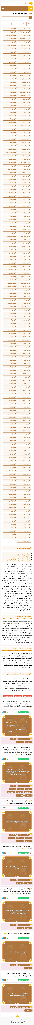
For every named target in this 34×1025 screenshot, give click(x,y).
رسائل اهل (12, 410)
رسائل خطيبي (12, 159)
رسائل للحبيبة (26, 266)
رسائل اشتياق (26, 420)
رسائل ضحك (26, 511)
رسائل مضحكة (25, 374)
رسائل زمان (12, 477)
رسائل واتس (12, 266)
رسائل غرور (12, 370)
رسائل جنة (26, 89)
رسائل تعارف (12, 297)
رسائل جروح (26, 250)
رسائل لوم (12, 293)
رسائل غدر (12, 216)
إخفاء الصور (17, 696)
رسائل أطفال (12, 457)
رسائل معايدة (25, 263)
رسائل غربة (12, 230)
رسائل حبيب (12, 437)
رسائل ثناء (26, 256)
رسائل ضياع (12, 42)
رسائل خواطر (12, 471)
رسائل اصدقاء (26, 467)
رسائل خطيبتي (25, 82)
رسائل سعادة (12, 256)
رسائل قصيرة (26, 531)
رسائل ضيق (12, 99)
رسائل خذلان (12, 380)
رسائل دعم (12, 109)
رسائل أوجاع (12, 400)
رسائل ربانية (26, 477)
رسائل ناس (26, 501)
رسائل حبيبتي (12, 62)
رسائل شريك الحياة (24, 126)
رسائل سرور (26, 313)
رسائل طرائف (12, 290)
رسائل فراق (26, 451)
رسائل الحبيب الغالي (24, 92)
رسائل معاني (26, 122)
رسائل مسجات (26, 230)
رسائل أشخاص (11, 149)
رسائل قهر (12, 407)
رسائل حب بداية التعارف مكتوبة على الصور (18, 560)
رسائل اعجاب (26, 491)
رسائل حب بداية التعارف (23, 554)
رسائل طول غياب (25, 236)
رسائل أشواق (12, 451)
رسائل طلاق (12, 49)
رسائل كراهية (12, 139)
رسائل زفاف (12, 203)
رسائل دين (12, 424)
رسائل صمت (26, 504)
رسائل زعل (12, 524)
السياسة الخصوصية (17, 1020)
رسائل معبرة (12, 129)
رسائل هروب (26, 297)
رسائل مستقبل (25, 149)
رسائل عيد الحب (25, 139)
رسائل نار (13, 377)
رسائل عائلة (26, 233)
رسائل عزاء (12, 39)
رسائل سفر (12, 481)
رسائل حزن (12, 518)
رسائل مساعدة (25, 116)
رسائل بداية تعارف (24, 45)
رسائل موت (12, 357)
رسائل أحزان (12, 447)
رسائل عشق (26, 417)
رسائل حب (12, 464)
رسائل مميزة (12, 176)
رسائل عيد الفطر (11, 286)
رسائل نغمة (26, 119)
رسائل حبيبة (12, 394)
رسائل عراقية (12, 243)
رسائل (30, 13)
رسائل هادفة (26, 337)
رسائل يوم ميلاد (25, 414)
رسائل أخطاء (12, 320)
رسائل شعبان (12, 310)
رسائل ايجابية (26, 390)
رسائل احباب (12, 307)
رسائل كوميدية (25, 307)
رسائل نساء (26, 521)
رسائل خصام (12, 126)
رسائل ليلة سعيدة (24, 69)
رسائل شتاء (26, 528)
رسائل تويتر (26, 59)
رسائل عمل (26, 317)
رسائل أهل (26, 524)
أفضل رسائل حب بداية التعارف (22, 556)
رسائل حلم (26, 437)
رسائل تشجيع (26, 474)
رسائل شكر (26, 484)
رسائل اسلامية (25, 206)
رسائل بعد (12, 360)
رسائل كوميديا (25, 340)
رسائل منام (12, 491)
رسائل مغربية (26, 330)
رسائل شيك (12, 300)
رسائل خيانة (26, 367)
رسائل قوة (12, 444)
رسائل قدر (12, 166)
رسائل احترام (26, 320)
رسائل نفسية (12, 397)
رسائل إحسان (26, 102)
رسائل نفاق (26, 132)
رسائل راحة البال (25, 173)
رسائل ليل (26, 434)
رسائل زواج (26, 290)
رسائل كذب (12, 364)
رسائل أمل (26, 219)
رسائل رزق (12, 96)
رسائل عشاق (26, 303)
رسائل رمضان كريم (25, 276)
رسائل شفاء (12, 246)
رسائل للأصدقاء (25, 189)
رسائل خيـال (26, 270)
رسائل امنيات (12, 276)
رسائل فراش (12, 240)
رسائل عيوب (12, 441)
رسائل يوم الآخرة (25, 96)
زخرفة (20, 712)
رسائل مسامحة (25, 357)
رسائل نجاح (12, 528)
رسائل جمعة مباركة (10, 152)
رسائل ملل (12, 454)
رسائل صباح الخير (11, 280)
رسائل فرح (26, 183)
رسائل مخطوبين (11, 303)
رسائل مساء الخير (11, 45)
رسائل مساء (26, 49)
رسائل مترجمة (12, 79)
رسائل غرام (26, 424)
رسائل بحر (12, 427)
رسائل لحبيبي (12, 196)
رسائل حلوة (26, 364)
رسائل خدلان (12, 29)
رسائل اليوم (12, 461)
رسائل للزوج (12, 142)
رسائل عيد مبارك (25, 286)
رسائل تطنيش (26, 273)
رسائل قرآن (12, 119)
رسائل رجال (12, 32)
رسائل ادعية (12, 186)
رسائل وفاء (26, 213)
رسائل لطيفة (26, 193)
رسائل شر (12, 92)
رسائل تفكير (12, 531)
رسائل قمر (26, 427)
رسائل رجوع (26, 209)
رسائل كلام (12, 55)
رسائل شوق (12, 69)
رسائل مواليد (12, 343)
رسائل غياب (26, 538)
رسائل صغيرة (12, 353)
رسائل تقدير (26, 186)
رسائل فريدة (12, 122)
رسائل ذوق (26, 370)
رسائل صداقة (12, 494)
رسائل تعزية (26, 380)
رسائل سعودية (11, 330)
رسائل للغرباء (12, 193)
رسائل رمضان (12, 508)
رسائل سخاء (12, 206)
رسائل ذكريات (12, 384)
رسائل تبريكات (26, 347)
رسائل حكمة (26, 387)
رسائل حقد (12, 132)
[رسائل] (30, 8)
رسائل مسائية (26, 397)
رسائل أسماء (26, 431)
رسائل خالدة (26, 156)
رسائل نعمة (12, 233)
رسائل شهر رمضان (25, 146)
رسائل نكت (12, 374)
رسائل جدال (26, 136)
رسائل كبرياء (12, 263)
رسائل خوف (26, 471)
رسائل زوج (26, 508)
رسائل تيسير (26, 52)
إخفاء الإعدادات (7, 696)
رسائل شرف (12, 317)
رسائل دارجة (12, 333)
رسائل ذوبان (26, 260)
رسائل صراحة (26, 481)
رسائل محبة (26, 240)
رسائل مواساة (11, 169)
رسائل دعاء (12, 367)
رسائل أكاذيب (26, 129)
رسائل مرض (26, 65)
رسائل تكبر (26, 29)
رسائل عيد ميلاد (11, 283)
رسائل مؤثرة (26, 487)
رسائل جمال (12, 112)
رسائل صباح (26, 300)
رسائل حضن (26, 494)
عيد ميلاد (22, 24)
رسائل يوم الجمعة (25, 283)
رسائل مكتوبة (26, 243)
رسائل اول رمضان (25, 152)
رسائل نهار (12, 431)
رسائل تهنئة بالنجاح (24, 39)
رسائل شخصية (11, 387)
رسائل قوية (12, 514)
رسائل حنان (12, 420)
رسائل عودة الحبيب (24, 163)
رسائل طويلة (12, 323)
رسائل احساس (25, 246)
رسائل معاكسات (11, 236)
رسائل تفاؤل (12, 82)
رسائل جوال (12, 189)
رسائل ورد (26, 377)
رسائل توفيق (12, 179)
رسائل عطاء (12, 75)
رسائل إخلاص (12, 273)
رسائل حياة (12, 498)
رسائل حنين (26, 534)
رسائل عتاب (12, 467)
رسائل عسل (26, 223)
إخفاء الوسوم (27, 696)
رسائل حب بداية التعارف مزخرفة (21, 558)
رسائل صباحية (12, 417)
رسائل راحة (26, 404)
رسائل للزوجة (26, 199)
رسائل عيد (26, 360)
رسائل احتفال (26, 461)
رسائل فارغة (26, 109)
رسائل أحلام (12, 501)
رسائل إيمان (26, 106)
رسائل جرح (26, 293)
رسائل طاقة (12, 59)
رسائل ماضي (12, 183)
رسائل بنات (12, 484)
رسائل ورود (12, 350)
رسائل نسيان (26, 176)
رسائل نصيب (12, 313)
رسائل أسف (26, 226)
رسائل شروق (26, 99)
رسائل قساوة (12, 163)
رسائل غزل (26, 457)
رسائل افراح (26, 310)
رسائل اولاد (26, 35)
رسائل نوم (26, 464)
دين (12, 24)
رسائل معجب (12, 65)
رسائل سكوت (26, 42)
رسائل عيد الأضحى (24, 142)
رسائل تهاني (12, 347)
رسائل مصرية (26, 333)
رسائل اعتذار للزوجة (24, 32)
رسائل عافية (12, 89)
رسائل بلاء (26, 447)
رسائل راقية (26, 327)
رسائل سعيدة (11, 434)
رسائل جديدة (26, 350)
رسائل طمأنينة (11, 116)
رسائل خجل (26, 72)
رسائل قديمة (12, 390)
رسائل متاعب (12, 102)
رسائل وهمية (26, 55)
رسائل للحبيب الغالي (24, 75)
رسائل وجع (12, 511)
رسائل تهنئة (12, 474)
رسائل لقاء (12, 260)
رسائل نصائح (12, 72)
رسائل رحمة (12, 86)
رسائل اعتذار (12, 253)
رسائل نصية (12, 337)
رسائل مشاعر (12, 327)
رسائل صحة (26, 498)
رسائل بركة (12, 173)
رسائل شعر (12, 404)
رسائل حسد (26, 169)
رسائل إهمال (26, 410)
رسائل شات (26, 112)
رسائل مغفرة (12, 156)
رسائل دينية (26, 159)
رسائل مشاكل (26, 86)
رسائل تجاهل (26, 518)
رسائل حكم (12, 223)
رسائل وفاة (26, 384)
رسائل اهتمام (12, 270)
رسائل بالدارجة (25, 196)
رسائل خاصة (12, 136)
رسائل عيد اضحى (11, 340)
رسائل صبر (26, 166)
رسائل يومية (26, 62)
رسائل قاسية (26, 353)
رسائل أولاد (12, 250)
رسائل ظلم (26, 394)
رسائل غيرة (12, 534)
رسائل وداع (12, 487)
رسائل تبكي (12, 209)
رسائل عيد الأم (25, 79)
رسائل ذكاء (26, 216)
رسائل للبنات (12, 199)
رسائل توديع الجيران (10, 35)
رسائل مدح (12, 106)
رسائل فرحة (12, 226)
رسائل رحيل (26, 454)
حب (16, 24)
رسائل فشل (26, 203)
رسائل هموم (26, 343)
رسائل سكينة (26, 444)
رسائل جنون (26, 323)
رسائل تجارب (26, 441)
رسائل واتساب (25, 400)
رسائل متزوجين (11, 414)
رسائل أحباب (12, 219)
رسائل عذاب (26, 407)
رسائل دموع (26, 253)
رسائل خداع (12, 213)
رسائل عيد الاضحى (24, 179)
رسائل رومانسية (11, 538)
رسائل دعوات (26, 280)
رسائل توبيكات (11, 146)
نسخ (26, 712)
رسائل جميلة (26, 541)
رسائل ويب (12, 52)
